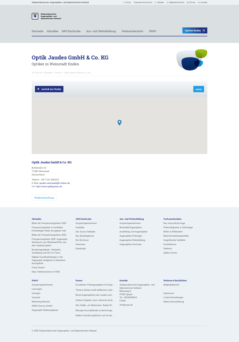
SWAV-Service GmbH (42, 306)
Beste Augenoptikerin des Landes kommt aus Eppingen (95, 295)
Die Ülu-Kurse (82, 240)
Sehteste (167, 248)
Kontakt (204, 2)
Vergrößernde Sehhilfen (174, 240)
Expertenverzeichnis (143, 2)
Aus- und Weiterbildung (101, 31)
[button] (119, 123)
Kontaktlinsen (169, 244)
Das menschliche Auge (174, 223)
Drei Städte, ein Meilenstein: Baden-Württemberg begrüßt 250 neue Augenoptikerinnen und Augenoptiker (95, 305)
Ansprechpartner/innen (86, 223)
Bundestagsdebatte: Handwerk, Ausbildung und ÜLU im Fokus (46, 251)
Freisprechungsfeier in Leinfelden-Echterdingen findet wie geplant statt (49, 229)
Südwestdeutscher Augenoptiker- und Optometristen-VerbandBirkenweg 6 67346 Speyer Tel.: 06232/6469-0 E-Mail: (137, 293)
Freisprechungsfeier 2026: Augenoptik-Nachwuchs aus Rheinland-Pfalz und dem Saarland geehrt (50, 242)
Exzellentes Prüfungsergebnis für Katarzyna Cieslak (95, 285)
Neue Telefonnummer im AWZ (46, 272)
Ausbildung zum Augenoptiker (133, 231)
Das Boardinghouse (85, 236)
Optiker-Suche (170, 253)
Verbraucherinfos (132, 31)
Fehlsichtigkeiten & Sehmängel (178, 227)
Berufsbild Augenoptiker (131, 227)
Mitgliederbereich (176, 2)
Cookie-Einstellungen (173, 297)
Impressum (168, 293)
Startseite (37, 31)
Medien (161, 2)
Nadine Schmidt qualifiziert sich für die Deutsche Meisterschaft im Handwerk (95, 315)
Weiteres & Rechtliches (175, 280)
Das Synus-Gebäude (85, 231)
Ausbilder (80, 227)
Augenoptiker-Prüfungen (131, 236)
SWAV (152, 31)
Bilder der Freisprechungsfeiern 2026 (49, 223)
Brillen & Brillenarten (173, 231)
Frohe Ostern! (38, 267)
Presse (192, 2)
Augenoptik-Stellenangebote (45, 310)
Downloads (81, 248)
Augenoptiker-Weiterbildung (132, 240)
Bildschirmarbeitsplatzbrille (176, 236)
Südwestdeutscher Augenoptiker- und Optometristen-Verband (60, 2)
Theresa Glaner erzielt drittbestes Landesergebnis (95, 290)
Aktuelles (52, 31)
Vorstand (36, 297)
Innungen (36, 293)
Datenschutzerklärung (173, 301)
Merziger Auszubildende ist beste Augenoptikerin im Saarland (95, 310)
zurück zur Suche (51, 89)
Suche (128, 2)
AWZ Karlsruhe (71, 31)
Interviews (80, 244)
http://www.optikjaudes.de (49, 186)
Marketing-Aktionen (41, 301)
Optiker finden (193, 30)
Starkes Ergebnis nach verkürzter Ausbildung (95, 300)
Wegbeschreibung (44, 197)
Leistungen (37, 289)
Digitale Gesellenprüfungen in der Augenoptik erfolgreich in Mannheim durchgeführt (48, 260)
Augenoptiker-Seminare (130, 244)
